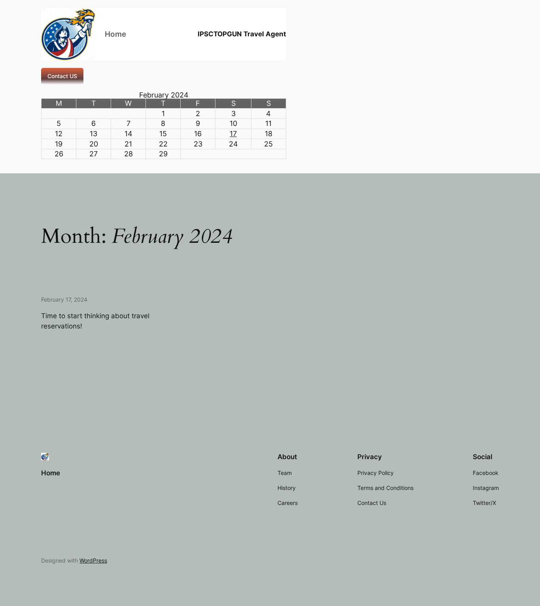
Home (115, 34)
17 (233, 133)
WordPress (93, 560)
